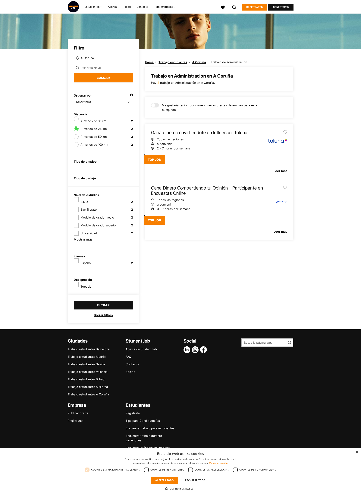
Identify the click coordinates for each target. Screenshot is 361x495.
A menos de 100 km (94, 144)
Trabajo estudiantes (173, 62)
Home (149, 62)
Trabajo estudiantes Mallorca (88, 387)
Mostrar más (83, 239)
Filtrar (103, 305)
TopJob (85, 286)
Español (86, 263)
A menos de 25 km (93, 129)
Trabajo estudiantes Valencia (87, 372)
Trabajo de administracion (229, 62)
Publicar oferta (78, 413)
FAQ (128, 357)
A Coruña (199, 62)
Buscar (103, 78)
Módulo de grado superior (98, 225)
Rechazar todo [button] (195, 480)
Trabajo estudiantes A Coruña (88, 394)
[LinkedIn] (188, 349)
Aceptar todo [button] (164, 480)
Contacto (142, 6)
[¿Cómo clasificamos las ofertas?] (131, 95)
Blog (128, 6)
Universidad (88, 233)
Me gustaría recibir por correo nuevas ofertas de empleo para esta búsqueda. (209, 107)
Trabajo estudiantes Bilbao (86, 379)
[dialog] (180, 471)
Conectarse (281, 7)
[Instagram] (196, 349)
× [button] (356, 452)
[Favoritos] (223, 7)
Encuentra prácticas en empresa (148, 448)
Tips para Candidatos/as (143, 421)
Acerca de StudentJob (141, 349)
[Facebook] (204, 349)
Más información (218, 463)
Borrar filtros (103, 315)
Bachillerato (88, 209)
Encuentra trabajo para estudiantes (150, 428)
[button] (180, 488)
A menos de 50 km (93, 137)
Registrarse (254, 7)
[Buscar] (234, 7)
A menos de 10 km (93, 121)
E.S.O (84, 202)
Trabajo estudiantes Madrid (87, 357)
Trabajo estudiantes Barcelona (89, 349)
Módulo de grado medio (97, 217)
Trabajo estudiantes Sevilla (86, 364)
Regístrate (133, 413)
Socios (130, 372)
